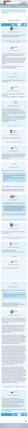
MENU (14, 6)
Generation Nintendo (11, 426)
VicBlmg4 (15, 47)
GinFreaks (15, 311)
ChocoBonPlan (18, 426)
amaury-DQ (15, 28)
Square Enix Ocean (20, 425)
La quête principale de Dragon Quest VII (15, 11)
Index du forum (5, 9)
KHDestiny (14, 425)
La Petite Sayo (15, 243)
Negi (14, 195)
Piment (15, 73)
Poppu (14, 130)
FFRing (10, 425)
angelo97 (15, 101)
